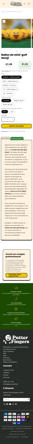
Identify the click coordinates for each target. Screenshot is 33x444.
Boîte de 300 (7, 105)
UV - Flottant (8, 93)
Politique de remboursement (17, 434)
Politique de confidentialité (23, 428)
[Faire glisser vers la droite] (21, 51)
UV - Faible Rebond (10, 89)
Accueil (3, 11)
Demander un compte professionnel (15, 347)
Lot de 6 (6, 100)
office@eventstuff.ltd (10, 384)
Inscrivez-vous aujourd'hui (15, 275)
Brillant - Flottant (9, 85)
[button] (4, 4)
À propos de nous (9, 349)
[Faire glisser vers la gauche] (12, 51)
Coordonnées (24, 437)
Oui (12, 112)
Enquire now (4, 131)
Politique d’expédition (12, 437)
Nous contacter (8, 351)
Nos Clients (7, 360)
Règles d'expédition (10, 362)
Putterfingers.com (12, 426)
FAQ (4, 353)
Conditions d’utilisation (17, 431)
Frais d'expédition (6, 71)
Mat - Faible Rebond (10, 81)
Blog (4, 355)
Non (4, 112)
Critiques (6, 358)
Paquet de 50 (19, 100)
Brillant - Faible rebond (11, 77)
